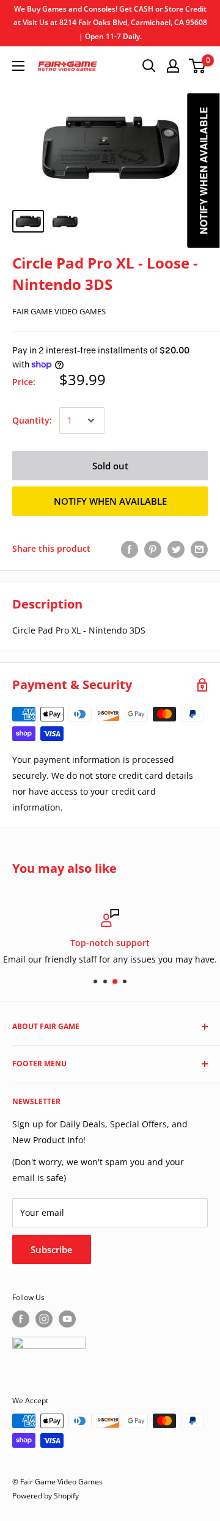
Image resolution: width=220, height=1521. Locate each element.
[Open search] (149, 66)
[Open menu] (18, 66)
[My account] (173, 66)
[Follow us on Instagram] (44, 1319)
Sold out (110, 466)
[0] (197, 66)
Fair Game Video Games (59, 311)
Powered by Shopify (45, 1495)
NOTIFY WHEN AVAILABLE (110, 501)
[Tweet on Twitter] (176, 548)
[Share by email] (199, 548)
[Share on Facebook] (129, 548)
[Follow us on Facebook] (20, 1319)
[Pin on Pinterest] (152, 548)
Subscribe (52, 1249)
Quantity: (32, 420)
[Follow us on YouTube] (67, 1319)
